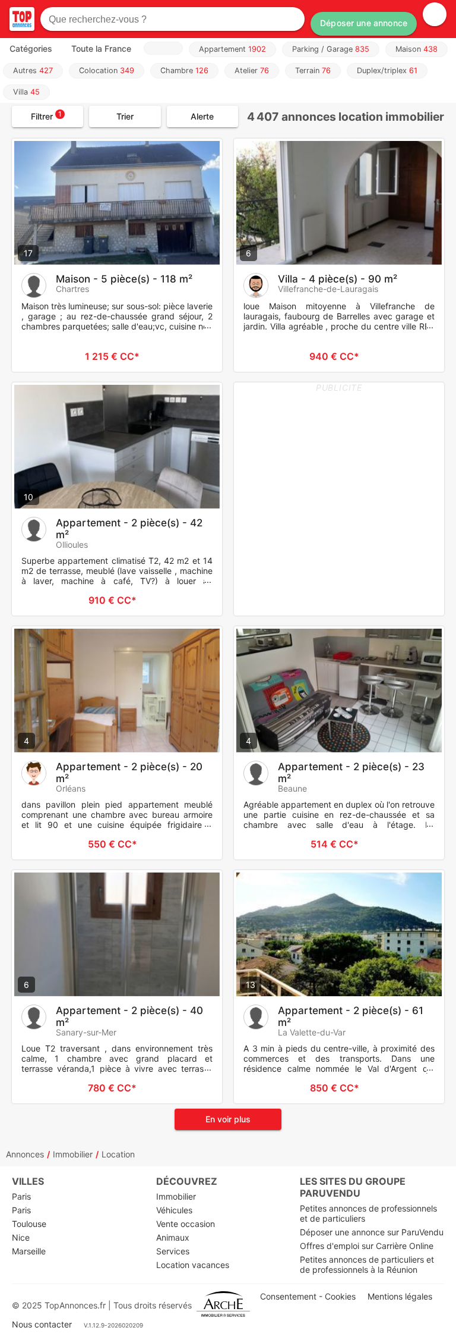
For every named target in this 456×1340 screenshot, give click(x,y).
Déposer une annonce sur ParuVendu (372, 1232)
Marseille (29, 1251)
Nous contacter (42, 1324)
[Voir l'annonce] (194, 356)
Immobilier (73, 1154)
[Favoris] (36, 356)
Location (118, 1154)
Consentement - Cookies (308, 1296)
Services (172, 1251)
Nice (21, 1237)
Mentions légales (400, 1296)
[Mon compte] (434, 14)
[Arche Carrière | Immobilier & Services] (223, 1305)
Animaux (172, 1237)
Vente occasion (185, 1224)
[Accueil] (22, 19)
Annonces (25, 1154)
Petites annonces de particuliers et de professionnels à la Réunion (367, 1264)
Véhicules (174, 1210)
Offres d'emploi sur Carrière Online (366, 1246)
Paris (21, 1196)
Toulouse (29, 1224)
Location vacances (192, 1265)
